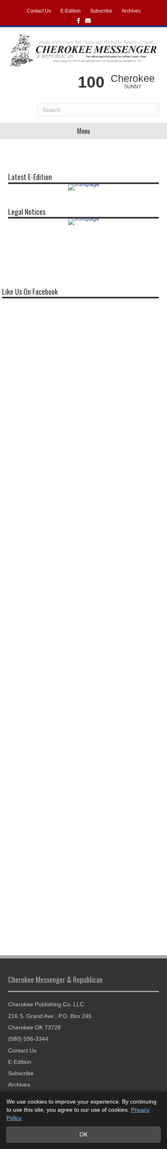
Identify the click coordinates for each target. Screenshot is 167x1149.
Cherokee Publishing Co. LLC (46, 1004)
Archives (131, 11)
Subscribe (101, 11)
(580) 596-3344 (28, 1038)
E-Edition (70, 11)
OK (83, 1134)
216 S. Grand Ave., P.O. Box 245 (50, 1016)
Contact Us (39, 11)
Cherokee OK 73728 (34, 1027)
